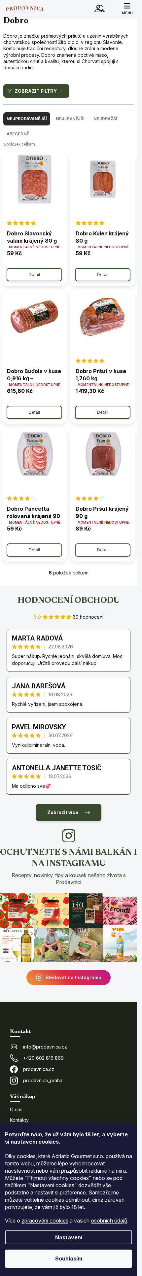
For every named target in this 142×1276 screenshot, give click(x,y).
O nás (16, 1109)
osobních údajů (109, 1220)
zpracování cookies (44, 1220)
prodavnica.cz (38, 1069)
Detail (34, 274)
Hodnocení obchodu (69, 601)
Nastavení (68, 1237)
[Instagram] (69, 836)
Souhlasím (68, 1258)
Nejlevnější (70, 118)
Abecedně (18, 133)
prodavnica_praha (42, 1080)
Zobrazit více (62, 812)
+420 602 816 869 (43, 1058)
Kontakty (19, 1120)
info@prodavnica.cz (45, 1047)
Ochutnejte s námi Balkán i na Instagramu (68, 866)
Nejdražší (105, 118)
